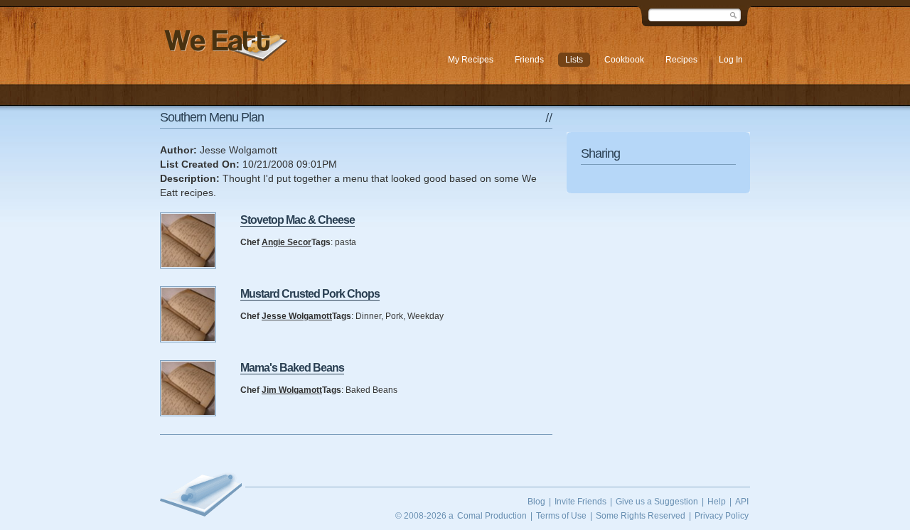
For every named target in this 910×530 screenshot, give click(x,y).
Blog (536, 502)
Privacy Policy (722, 516)
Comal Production (492, 516)
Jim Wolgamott (292, 390)
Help (716, 502)
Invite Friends (580, 502)
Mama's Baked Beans (292, 368)
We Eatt (224, 45)
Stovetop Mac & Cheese (297, 220)
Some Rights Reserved (640, 516)
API (742, 502)
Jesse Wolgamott (297, 316)
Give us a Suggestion (657, 502)
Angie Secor (286, 242)
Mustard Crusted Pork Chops (310, 294)
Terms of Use (561, 516)
